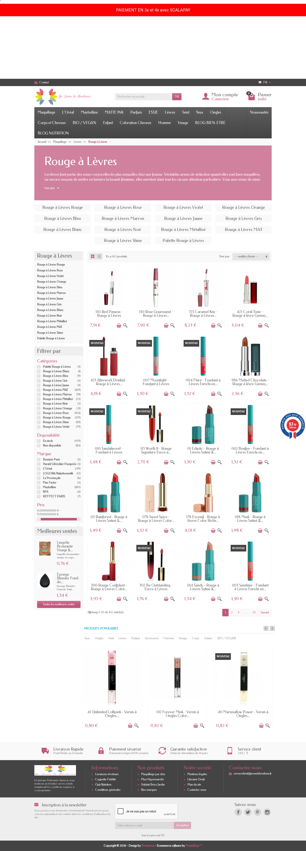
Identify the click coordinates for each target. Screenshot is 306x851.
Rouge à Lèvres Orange (51, 281)
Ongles (215, 112)
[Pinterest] (257, 812)
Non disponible (52, 445)
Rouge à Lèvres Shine (50, 333)
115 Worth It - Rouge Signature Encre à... (156, 450)
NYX (46, 492)
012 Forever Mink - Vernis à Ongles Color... (177, 714)
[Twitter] (247, 812)
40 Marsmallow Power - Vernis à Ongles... (243, 714)
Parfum (136, 112)
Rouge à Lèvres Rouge (51, 264)
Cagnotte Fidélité (105, 779)
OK (177, 96)
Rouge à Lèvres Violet (50, 276)
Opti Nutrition (103, 784)
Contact (44, 82)
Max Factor (49, 482)
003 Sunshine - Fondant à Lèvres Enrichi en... (250, 587)
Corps (195, 638)
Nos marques (149, 790)
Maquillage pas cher (153, 774)
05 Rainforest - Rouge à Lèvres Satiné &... (109, 519)
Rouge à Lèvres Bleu (49, 287)
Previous (266, 628)
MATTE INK (114, 112)
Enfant (108, 122)
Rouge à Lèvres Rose (50, 270)
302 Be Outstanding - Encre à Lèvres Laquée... (156, 589)
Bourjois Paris (51, 459)
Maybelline (89, 112)
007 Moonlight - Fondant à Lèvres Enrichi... (156, 384)
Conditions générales (108, 790)
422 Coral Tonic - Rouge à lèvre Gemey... (250, 314)
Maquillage (46, 112)
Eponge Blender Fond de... (67, 578)
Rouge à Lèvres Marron (51, 293)
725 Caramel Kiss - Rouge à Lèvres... (203, 314)
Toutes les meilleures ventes (59, 604)
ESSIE (153, 112)
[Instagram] (267, 812)
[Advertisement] (153, 47)
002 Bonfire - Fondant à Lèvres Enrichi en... (250, 450)
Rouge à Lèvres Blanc (50, 310)
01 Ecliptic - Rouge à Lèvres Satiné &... (203, 450)
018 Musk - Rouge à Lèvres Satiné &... (250, 519)
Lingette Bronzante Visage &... (65, 546)
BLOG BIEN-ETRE (210, 122)
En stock (48, 441)
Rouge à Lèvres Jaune (50, 298)
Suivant (265, 612)
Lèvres (170, 112)
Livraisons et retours (107, 774)
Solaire (208, 638)
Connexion (220, 99)
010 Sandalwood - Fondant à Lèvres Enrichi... (109, 452)
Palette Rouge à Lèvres (51, 338)
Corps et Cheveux (52, 122)
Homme (164, 122)
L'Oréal (68, 112)
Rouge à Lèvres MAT (49, 327)
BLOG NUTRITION (53, 133)
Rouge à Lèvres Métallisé (52, 321)
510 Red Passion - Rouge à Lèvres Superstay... (109, 316)
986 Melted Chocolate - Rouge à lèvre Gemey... (250, 382)
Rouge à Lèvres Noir (49, 315)
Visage (183, 122)
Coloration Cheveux (135, 122)
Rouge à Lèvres (54, 255)
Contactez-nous (196, 790)
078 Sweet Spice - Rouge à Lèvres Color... (156, 519)
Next (272, 628)
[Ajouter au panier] (118, 325)
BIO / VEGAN (84, 122)
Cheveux (168, 638)
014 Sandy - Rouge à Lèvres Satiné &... (203, 587)
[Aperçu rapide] (125, 325)
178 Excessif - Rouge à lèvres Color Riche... (203, 519)
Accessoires (152, 638)
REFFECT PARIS (54, 496)
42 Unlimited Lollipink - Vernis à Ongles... (112, 714)
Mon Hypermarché (152, 779)
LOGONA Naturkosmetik (58, 473)
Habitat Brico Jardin (153, 784)
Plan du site (194, 784)
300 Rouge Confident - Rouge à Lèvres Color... (109, 587)
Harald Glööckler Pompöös (59, 464)
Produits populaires (101, 628)
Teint (185, 112)
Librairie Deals (196, 779)
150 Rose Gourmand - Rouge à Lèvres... (156, 314)
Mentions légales (197, 774)
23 (254, 612)
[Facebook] (238, 812)
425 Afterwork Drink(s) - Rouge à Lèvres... (108, 382)
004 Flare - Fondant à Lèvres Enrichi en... (203, 382)
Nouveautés (259, 112)
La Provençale (52, 478)
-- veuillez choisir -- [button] (246, 256)
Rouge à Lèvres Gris (49, 304)
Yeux (199, 112)
